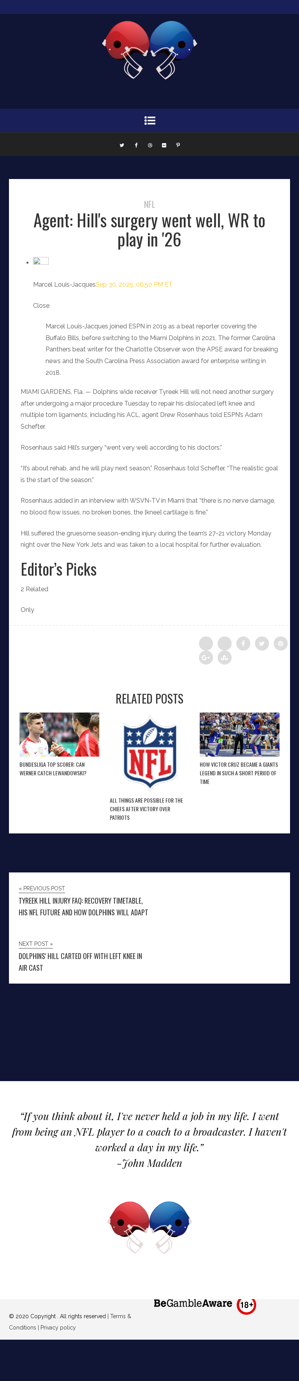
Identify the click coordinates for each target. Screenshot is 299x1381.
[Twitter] (121, 144)
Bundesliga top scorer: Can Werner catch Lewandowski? (52, 768)
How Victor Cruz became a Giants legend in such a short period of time (239, 772)
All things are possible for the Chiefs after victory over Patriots (146, 808)
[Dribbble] (150, 144)
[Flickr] (164, 144)
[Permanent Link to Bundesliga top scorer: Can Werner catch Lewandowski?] (59, 754)
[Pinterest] (178, 144)
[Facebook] (135, 144)
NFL (149, 204)
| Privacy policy (56, 1327)
